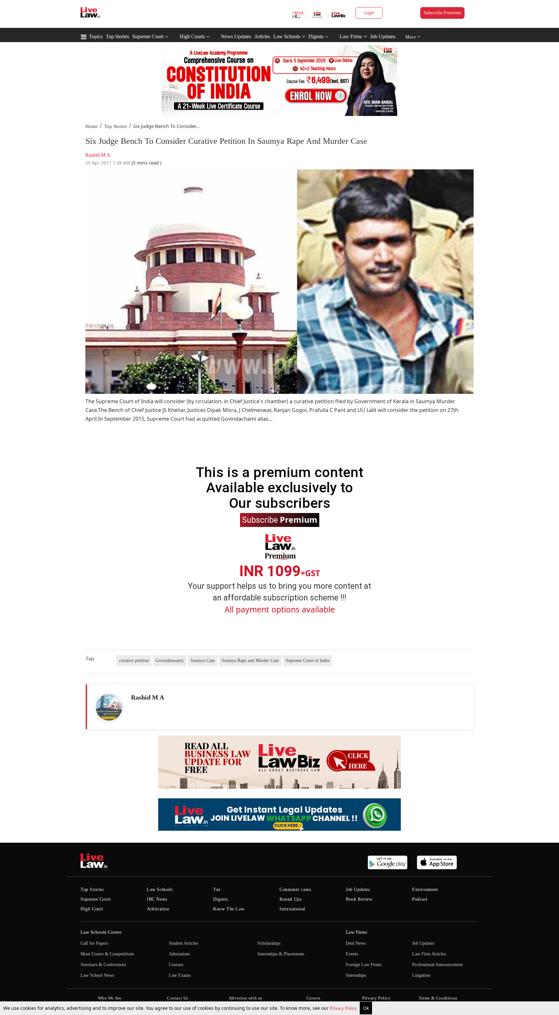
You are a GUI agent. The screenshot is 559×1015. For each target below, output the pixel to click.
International (292, 909)
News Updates (236, 36)
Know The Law (228, 909)
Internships (356, 975)
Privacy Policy (344, 1008)
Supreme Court (147, 36)
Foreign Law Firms (363, 964)
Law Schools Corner (101, 932)
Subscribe (279, 519)
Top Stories (117, 36)
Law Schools (286, 36)
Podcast (419, 899)
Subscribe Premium (442, 12)
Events (352, 954)
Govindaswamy (170, 660)
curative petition (134, 660)
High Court (92, 909)
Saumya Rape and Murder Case (250, 660)
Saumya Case (203, 660)
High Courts (192, 36)
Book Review (359, 899)
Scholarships (269, 943)
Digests (315, 36)
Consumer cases (295, 889)
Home (91, 126)
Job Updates (382, 36)
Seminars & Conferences (103, 964)
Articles (262, 36)
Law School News (97, 975)
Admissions (179, 954)
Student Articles (183, 943)
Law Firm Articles (429, 954)
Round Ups (290, 899)
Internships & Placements (281, 954)
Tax (217, 889)
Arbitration (158, 909)
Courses (176, 964)
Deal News (356, 943)
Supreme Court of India (307, 660)
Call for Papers (94, 943)
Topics (96, 36)
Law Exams (180, 975)
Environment (425, 889)
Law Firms (351, 36)
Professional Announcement (437, 964)
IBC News (157, 899)
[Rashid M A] (109, 707)
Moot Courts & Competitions (107, 954)
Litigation (421, 975)
